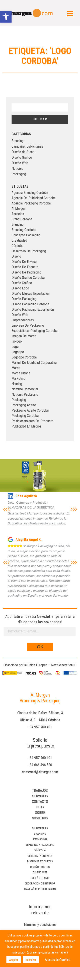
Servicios (40, 796)
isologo (17, 341)
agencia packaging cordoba (31, 203)
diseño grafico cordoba (28, 277)
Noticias (17, 168)
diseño (16, 256)
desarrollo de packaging (29, 251)
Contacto (40, 801)
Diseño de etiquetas (40, 861)
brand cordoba (22, 219)
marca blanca (21, 373)
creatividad (19, 240)
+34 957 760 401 (40, 727)
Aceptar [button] (13, 959)
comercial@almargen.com (40, 772)
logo (15, 347)
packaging (19, 400)
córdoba (17, 246)
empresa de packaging (28, 325)
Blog (40, 807)
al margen (19, 208)
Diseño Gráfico (22, 157)
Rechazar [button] (31, 959)
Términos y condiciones (40, 925)
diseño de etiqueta (25, 267)
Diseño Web (20, 163)
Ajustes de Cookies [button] (57, 960)
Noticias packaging (25, 394)
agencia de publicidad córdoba (34, 198)
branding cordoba (24, 230)
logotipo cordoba (24, 357)
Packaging (19, 174)
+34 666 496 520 (40, 765)
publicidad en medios (26, 426)
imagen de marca (24, 336)
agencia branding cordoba (30, 193)
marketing (18, 378)
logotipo (18, 352)
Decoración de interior (40, 883)
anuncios (18, 214)
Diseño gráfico (40, 867)
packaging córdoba (25, 416)
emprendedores (23, 320)
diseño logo (20, 288)
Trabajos (40, 790)
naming (17, 384)
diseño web (20, 315)
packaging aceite (24, 405)
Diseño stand (40, 878)
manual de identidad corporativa (34, 362)
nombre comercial (25, 389)
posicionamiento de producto (33, 421)
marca (16, 368)
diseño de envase (24, 262)
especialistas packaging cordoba (35, 331)
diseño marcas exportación (31, 293)
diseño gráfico (22, 283)
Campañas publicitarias (27, 146)
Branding (18, 141)
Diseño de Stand (23, 152)
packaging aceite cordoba (30, 410)
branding (18, 224)
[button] (6, 17)
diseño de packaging (26, 272)
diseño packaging (24, 299)
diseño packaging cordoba (30, 304)
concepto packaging (26, 235)
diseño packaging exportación (33, 309)
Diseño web (40, 872)
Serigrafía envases (40, 855)
